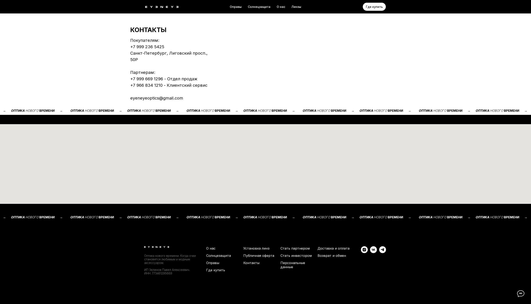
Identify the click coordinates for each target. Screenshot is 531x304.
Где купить (215, 270)
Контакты (251, 263)
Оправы (236, 6)
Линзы (296, 6)
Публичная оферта (258, 256)
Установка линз (256, 248)
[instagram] (364, 252)
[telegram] (382, 252)
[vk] (373, 252)
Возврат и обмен (332, 256)
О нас (281, 6)
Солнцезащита (218, 256)
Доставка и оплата (334, 248)
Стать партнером (295, 248)
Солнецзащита (259, 6)
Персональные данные (292, 265)
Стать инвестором (296, 256)
